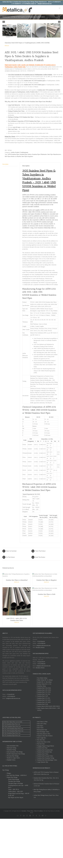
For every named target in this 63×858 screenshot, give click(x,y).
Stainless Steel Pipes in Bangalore (46, 580)
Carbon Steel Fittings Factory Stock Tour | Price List (46, 796)
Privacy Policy (30, 811)
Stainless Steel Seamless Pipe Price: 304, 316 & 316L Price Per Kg (46, 779)
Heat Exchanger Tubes (43, 731)
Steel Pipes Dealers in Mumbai (13, 156)
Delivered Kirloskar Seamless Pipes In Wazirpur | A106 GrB (46, 785)
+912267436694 (41, 641)
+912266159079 (41, 661)
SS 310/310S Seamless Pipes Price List (13, 731)
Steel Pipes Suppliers (27, 156)
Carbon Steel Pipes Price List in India (12, 722)
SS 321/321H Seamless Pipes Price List (13, 728)
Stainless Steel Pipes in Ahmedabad (16, 580)
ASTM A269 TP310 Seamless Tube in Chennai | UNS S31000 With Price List (46, 773)
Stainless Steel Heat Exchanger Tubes (47, 760)
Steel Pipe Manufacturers (54, 154)
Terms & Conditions (38, 811)
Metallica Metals (40, 647)
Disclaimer (24, 811)
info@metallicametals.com (13, 698)
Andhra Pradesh (15, 152)
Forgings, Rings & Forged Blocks (45, 746)
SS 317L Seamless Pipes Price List (11, 735)
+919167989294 (11, 696)
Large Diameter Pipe (42, 762)
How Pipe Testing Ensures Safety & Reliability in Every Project (46, 790)
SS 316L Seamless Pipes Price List (11, 733)
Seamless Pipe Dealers (26, 154)
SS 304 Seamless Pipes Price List (11, 724)
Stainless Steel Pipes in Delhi (46, 594)
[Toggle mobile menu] (60, 8)
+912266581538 (10, 694)
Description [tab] (5, 164)
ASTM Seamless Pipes (13, 154)
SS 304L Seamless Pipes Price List (12, 726)
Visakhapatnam (24, 152)
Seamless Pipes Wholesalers (39, 154)
